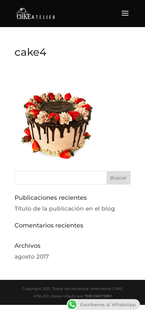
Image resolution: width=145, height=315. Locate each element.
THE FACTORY (98, 296)
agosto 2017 (31, 256)
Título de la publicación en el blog (64, 208)
